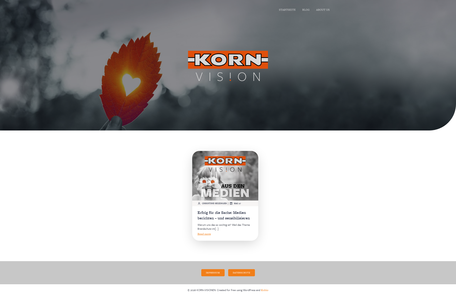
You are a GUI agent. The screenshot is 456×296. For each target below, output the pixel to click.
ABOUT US (323, 10)
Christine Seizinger (214, 203)
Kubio (264, 290)
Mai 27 (237, 203)
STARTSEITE (287, 10)
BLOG (306, 10)
